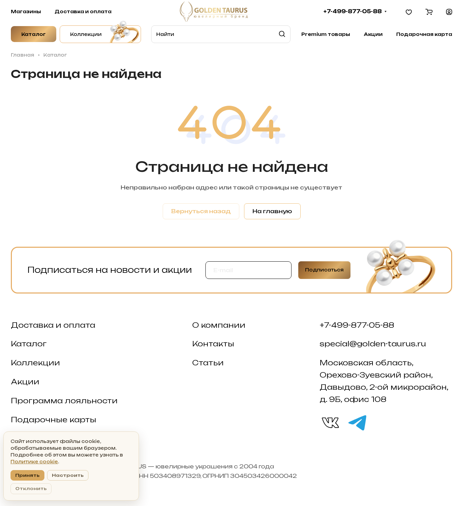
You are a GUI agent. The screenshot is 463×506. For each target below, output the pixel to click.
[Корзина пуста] (428, 11)
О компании (218, 325)
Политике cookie (34, 461)
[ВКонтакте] (330, 422)
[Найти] (282, 34)
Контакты (213, 343)
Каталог (29, 343)
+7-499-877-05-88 (352, 11)
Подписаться (324, 269)
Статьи (208, 362)
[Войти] (449, 11)
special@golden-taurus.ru (373, 343)
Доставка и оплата (53, 325)
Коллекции (35, 362)
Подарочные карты (53, 419)
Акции (25, 381)
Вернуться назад (201, 211)
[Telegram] (357, 422)
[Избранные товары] (409, 11)
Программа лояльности (64, 400)
